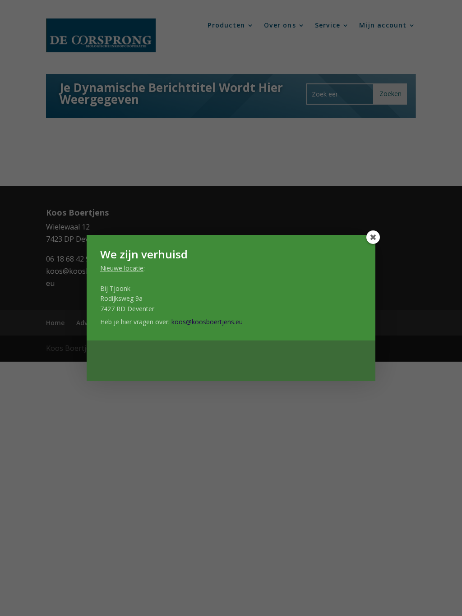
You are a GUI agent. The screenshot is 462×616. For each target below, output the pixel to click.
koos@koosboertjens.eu (207, 321)
